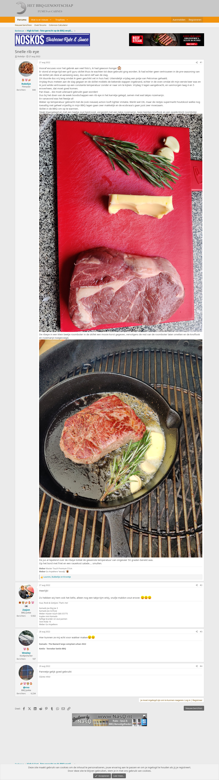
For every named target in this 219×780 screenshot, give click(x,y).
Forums (21, 19)
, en (57, 577)
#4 (201, 666)
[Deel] (197, 62)
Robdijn (21, 56)
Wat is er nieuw (39, 19)
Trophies (60, 19)
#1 (201, 62)
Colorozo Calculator (58, 25)
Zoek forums (40, 25)
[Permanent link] (87, 643)
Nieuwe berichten (23, 25)
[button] (50, 20)
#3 (201, 631)
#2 (201, 585)
